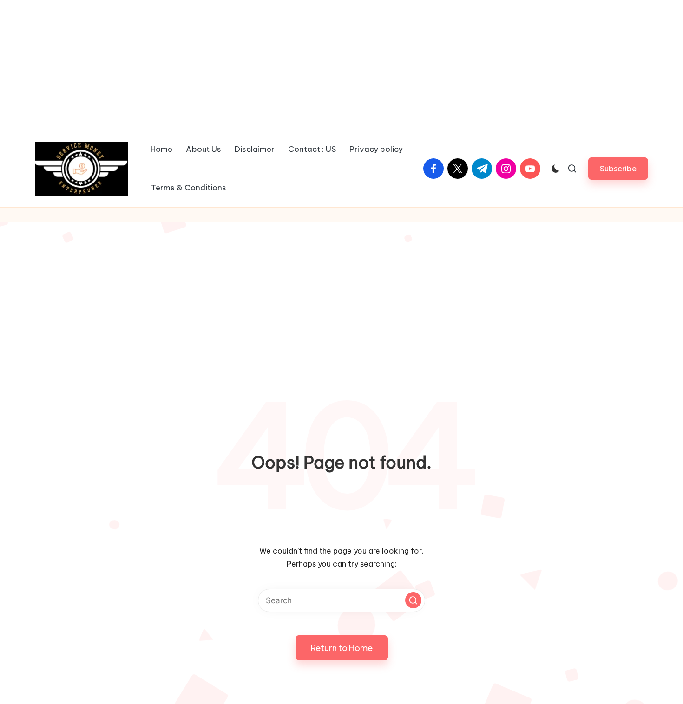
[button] (618, 168)
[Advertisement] (341, 65)
